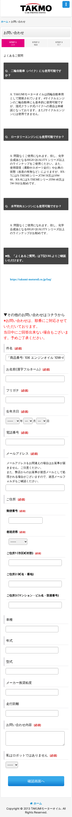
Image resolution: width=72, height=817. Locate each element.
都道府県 (12, 531)
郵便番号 (12, 510)
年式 (9, 641)
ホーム (38, 803)
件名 (9, 348)
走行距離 (12, 704)
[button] (66, 4)
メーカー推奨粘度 (19, 683)
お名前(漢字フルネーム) (23, 369)
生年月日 (12, 411)
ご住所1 (20, 553)
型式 (9, 662)
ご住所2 (20, 574)
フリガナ (12, 390)
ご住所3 (33, 595)
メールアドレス (17, 453)
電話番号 (12, 432)
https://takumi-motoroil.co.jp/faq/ (30, 279)
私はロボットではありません (27, 755)
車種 (9, 619)
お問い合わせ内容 (19, 725)
